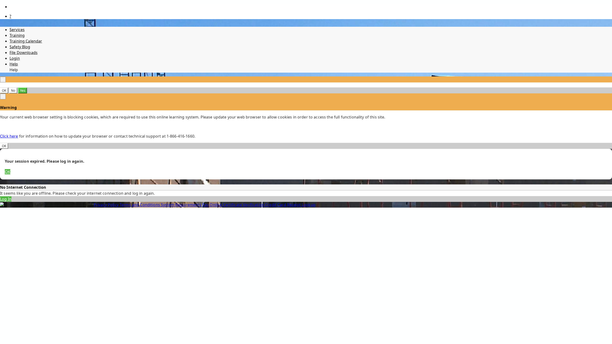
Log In (5, 199)
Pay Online (212, 204)
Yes (22, 90)
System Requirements (181, 204)
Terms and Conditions (140, 204)
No (13, 90)
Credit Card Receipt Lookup (290, 204)
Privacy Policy (107, 204)
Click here (9, 136)
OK (4, 90)
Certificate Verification (244, 204)
